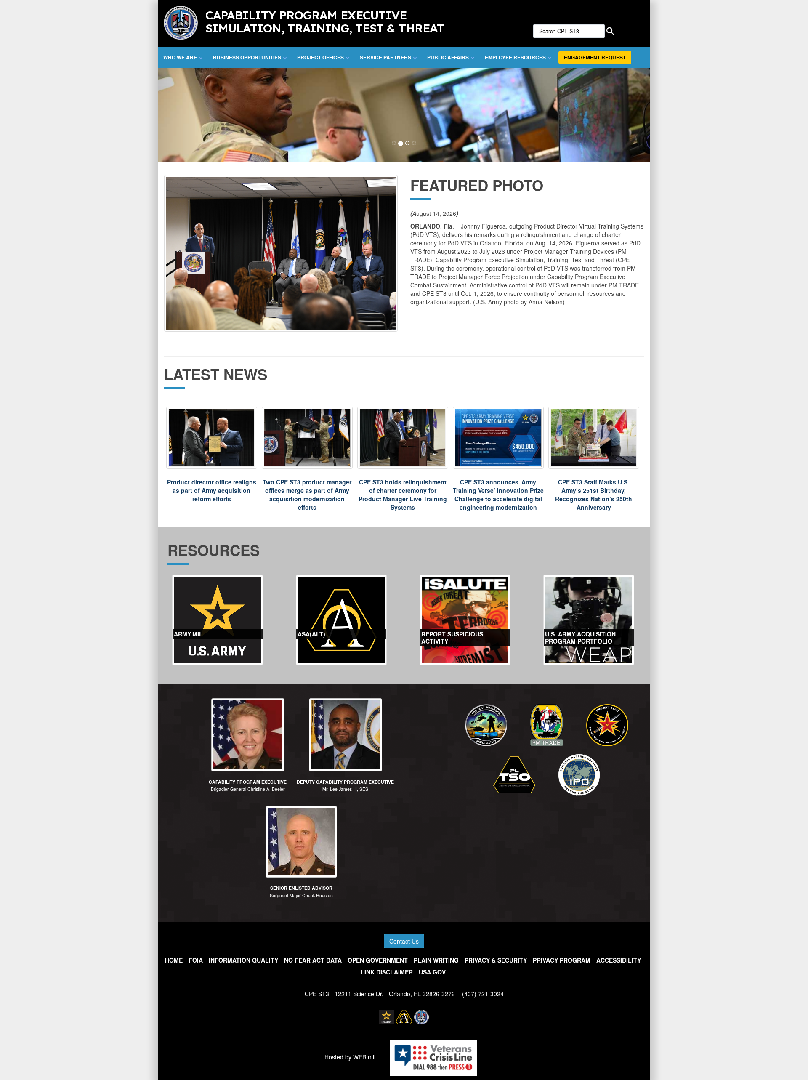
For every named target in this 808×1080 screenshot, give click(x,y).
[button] (195, 115)
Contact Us (404, 941)
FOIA (196, 960)
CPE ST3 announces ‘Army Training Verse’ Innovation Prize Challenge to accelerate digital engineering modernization (498, 494)
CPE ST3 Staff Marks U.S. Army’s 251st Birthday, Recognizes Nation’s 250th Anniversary (593, 494)
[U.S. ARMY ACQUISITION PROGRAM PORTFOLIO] (588, 619)
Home (174, 960)
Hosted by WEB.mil (349, 1057)
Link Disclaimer (387, 972)
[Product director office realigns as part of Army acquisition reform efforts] (211, 438)
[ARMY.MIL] (217, 619)
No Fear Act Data (313, 960)
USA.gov (432, 972)
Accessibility (618, 960)
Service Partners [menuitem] (385, 57)
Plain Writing (436, 960)
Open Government (378, 960)
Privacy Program (561, 960)
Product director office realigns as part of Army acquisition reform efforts (211, 490)
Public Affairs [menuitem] (448, 57)
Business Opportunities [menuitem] (247, 57)
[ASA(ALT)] (341, 619)
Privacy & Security (496, 960)
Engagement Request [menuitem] (595, 57)
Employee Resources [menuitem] (515, 57)
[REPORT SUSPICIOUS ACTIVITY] (465, 619)
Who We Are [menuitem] (180, 57)
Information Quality (243, 960)
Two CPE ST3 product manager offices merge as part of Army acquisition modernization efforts (307, 494)
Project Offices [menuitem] (320, 57)
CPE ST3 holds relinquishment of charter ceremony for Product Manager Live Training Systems (403, 494)
